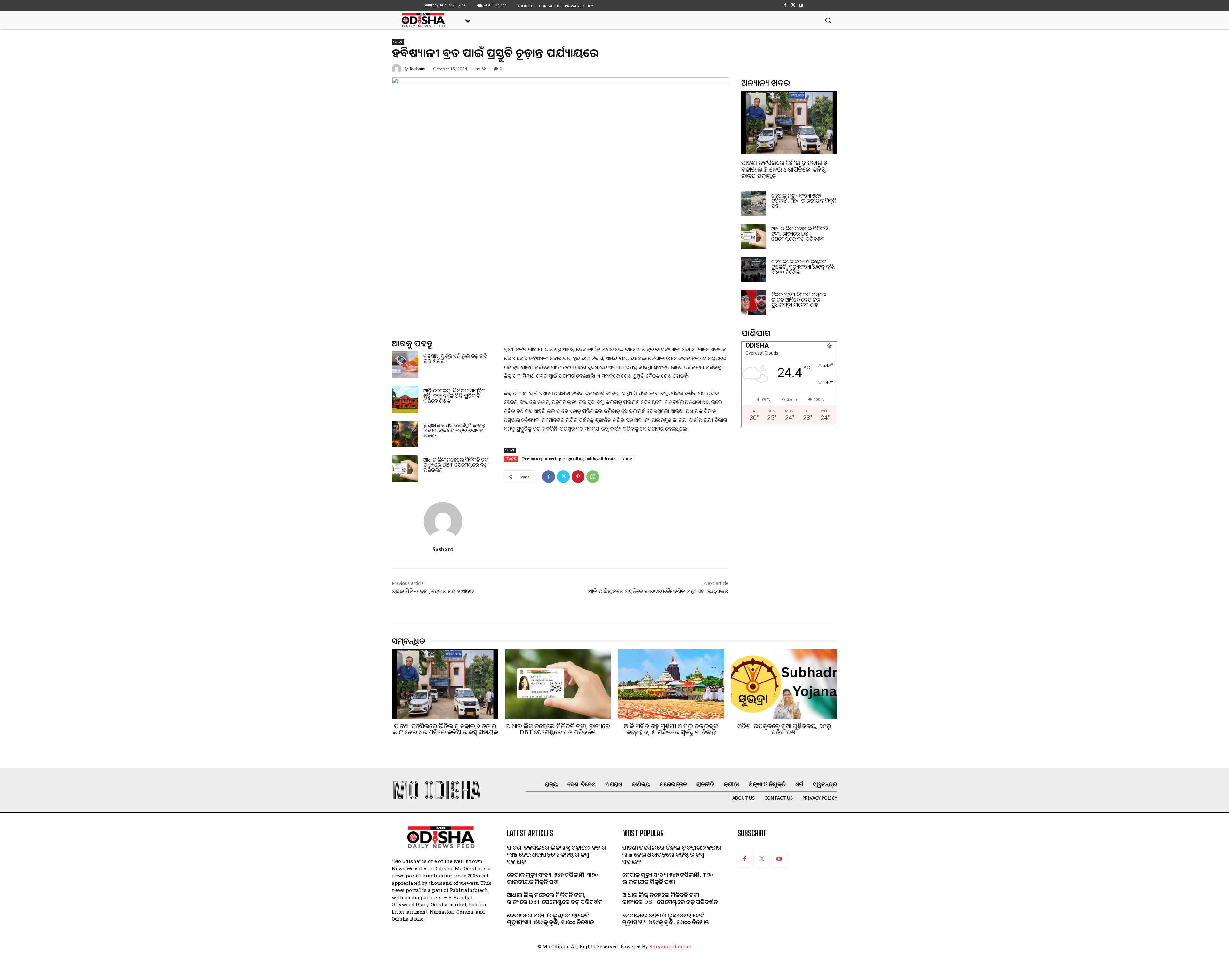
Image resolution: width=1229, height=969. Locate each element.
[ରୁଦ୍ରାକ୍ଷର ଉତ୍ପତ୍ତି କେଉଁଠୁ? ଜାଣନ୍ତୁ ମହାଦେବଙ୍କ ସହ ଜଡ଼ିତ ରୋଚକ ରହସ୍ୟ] (405, 434)
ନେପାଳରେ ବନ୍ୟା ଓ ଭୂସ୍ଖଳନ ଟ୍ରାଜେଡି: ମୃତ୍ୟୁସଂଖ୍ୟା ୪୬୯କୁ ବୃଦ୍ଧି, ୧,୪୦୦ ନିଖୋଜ (803, 266)
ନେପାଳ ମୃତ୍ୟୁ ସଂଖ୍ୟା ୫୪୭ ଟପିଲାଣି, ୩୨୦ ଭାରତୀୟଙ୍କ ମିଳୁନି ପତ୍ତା (803, 200)
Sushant (417, 69)
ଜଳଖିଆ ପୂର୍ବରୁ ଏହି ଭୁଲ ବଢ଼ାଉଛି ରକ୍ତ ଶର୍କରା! (455, 358)
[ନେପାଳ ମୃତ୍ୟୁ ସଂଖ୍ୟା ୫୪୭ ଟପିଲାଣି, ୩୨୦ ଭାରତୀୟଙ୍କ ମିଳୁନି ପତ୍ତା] (753, 203)
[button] (828, 20)
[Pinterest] (578, 476)
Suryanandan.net (670, 946)
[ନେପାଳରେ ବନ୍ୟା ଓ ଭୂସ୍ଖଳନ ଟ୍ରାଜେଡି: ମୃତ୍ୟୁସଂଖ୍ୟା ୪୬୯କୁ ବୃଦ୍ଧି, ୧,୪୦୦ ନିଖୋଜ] (753, 269)
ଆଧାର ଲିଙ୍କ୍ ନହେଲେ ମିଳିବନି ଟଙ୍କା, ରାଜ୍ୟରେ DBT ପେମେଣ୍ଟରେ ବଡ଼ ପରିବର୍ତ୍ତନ (457, 464)
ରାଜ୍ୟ (398, 41)
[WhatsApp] (592, 476)
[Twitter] (793, 5)
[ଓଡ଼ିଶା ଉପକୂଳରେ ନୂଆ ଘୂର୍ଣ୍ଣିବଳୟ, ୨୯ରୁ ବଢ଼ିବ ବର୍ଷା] (784, 684)
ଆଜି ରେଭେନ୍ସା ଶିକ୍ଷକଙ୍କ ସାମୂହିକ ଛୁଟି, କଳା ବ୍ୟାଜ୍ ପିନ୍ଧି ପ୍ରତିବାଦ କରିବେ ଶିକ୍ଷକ (454, 395)
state (627, 458)
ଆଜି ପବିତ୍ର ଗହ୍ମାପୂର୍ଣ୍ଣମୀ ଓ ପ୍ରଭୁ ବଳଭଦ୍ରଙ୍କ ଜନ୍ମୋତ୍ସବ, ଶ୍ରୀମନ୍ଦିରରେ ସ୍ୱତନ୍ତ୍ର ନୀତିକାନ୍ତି (671, 729)
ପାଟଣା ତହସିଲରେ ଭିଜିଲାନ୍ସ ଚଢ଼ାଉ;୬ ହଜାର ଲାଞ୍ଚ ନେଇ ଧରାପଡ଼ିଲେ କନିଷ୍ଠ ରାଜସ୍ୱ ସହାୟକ (784, 169)
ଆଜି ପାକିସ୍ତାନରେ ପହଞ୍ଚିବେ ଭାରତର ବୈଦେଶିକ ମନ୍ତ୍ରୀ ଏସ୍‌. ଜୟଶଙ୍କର (658, 591)
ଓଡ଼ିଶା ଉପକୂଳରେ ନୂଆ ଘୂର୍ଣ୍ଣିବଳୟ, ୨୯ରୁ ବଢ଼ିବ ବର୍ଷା (784, 729)
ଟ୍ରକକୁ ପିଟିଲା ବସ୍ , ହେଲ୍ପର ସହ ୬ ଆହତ (433, 591)
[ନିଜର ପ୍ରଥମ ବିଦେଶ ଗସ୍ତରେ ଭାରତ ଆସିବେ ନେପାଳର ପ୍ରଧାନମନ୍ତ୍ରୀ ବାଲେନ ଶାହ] (753, 302)
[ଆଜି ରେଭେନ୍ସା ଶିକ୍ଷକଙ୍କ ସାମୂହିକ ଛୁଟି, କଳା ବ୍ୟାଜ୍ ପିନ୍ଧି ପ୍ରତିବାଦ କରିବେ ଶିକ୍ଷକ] (405, 399)
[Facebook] (785, 5)
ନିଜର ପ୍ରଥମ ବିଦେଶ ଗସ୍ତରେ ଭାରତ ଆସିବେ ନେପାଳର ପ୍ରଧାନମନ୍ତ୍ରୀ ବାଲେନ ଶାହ (798, 299)
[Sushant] (397, 69)
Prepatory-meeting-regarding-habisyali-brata (569, 458)
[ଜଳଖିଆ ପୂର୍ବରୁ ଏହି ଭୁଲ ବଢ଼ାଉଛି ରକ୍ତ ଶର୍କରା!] (405, 364)
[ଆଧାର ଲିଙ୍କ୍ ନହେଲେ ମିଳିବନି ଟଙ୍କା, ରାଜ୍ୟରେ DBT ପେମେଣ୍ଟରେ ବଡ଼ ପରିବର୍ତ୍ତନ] (405, 468)
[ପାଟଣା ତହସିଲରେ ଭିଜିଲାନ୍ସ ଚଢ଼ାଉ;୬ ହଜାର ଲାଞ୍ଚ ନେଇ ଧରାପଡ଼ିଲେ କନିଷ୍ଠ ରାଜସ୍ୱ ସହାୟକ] (789, 122)
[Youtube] (801, 5)
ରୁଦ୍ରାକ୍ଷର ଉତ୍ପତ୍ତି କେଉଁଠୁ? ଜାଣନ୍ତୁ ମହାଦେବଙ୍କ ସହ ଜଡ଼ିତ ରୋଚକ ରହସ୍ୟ (454, 430)
